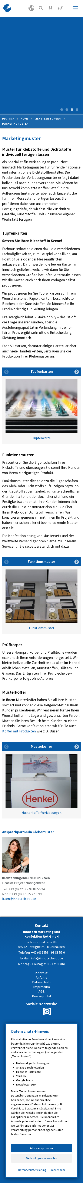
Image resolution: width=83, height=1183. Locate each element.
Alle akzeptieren (41, 1148)
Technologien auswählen (41, 1158)
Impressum (58, 1170)
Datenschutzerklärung (32, 1170)
